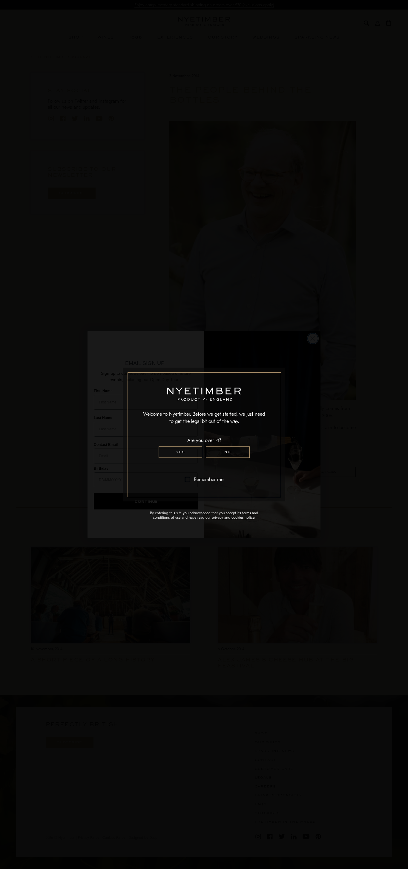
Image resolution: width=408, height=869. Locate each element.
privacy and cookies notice (233, 517)
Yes (180, 452)
